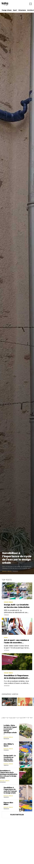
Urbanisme (22, 10)
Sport (15, 10)
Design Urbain (7, 10)
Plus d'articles (17, 815)
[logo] (5, 4)
